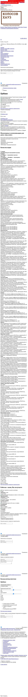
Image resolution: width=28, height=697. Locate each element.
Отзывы (2, 58)
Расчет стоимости (4, 53)
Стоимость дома (4, 586)
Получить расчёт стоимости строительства (10, 484)
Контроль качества (5, 60)
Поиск (2, 7)
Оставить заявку (4, 85)
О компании (3, 59)
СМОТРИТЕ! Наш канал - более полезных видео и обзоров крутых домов (13, 2)
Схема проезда (4, 664)
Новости (2, 62)
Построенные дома (5, 56)
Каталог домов (4, 49)
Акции (2, 61)
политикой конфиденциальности (13, 84)
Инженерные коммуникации (7, 55)
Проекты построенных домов (7, 51)
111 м (24, 97)
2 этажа (21, 99)
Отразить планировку (5, 109)
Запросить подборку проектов (7, 518)
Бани (2, 52)
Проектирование (4, 54)
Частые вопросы (4, 65)
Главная (2, 47)
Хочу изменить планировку (7, 119)
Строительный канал (5, 63)
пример (6, 125)
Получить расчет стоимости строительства (10, 108)
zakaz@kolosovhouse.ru (13, 658)
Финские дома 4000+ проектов (7, 48)
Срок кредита (4, 592)
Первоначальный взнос (6, 588)
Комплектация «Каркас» (6, 584)
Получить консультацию (6, 4)
